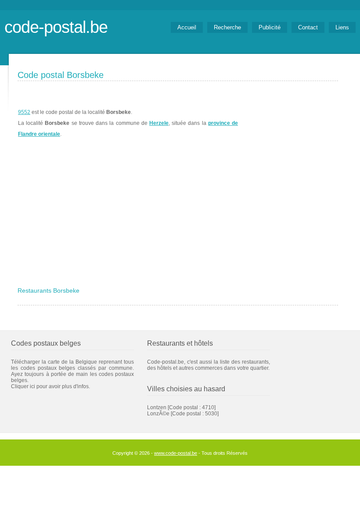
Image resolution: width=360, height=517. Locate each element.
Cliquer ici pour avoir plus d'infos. (50, 386)
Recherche (227, 27)
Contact (308, 27)
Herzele (159, 123)
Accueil (186, 27)
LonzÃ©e (158, 414)
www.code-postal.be (175, 453)
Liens (342, 27)
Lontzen (156, 407)
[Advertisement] (178, 217)
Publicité (270, 27)
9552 (24, 112)
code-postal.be (56, 27)
